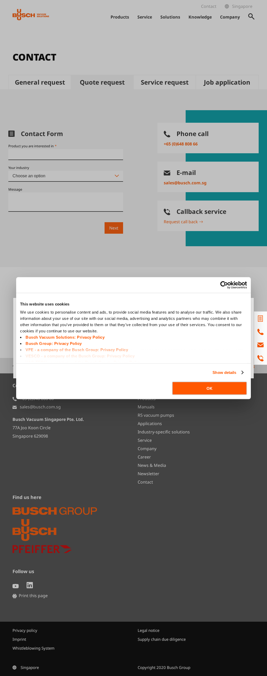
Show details (224, 372)
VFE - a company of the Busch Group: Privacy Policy (77, 350)
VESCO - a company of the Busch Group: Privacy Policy (80, 356)
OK (210, 388)
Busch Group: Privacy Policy (54, 343)
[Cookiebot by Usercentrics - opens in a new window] (224, 285)
